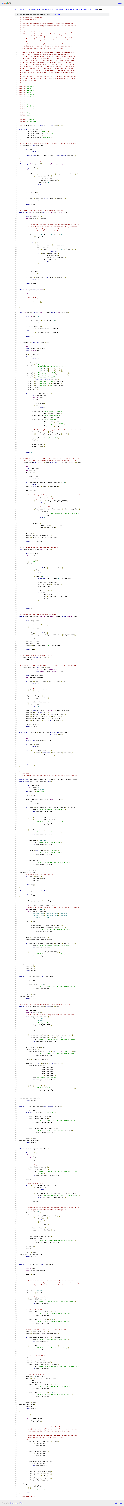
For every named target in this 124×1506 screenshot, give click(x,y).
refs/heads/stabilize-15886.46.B (78, 9)
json (120, 1503)
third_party (49, 9)
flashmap (59, 9)
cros (29, 9)
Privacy (17, 1503)
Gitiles (12, 1503)
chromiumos (37, 9)
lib (96, 9)
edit (59, 14)
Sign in (120, 3)
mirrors (22, 9)
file (54, 14)
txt (116, 1503)
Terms (22, 1503)
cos (16, 9)
